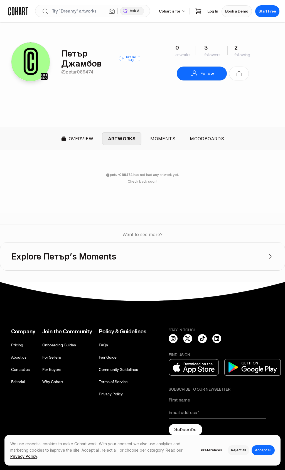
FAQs (103, 345)
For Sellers (51, 357)
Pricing (17, 345)
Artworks (122, 138)
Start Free (267, 11)
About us (18, 357)
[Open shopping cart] (198, 11)
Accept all (263, 450)
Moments (162, 138)
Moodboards (207, 138)
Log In (212, 11)
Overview (81, 138)
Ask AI (135, 11)
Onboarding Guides (59, 345)
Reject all (238, 450)
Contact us (20, 369)
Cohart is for (169, 11)
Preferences (211, 450)
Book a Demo (236, 11)
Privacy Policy (111, 394)
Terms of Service (113, 382)
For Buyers (51, 369)
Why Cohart (52, 382)
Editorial (18, 382)
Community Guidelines (118, 369)
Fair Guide (108, 357)
